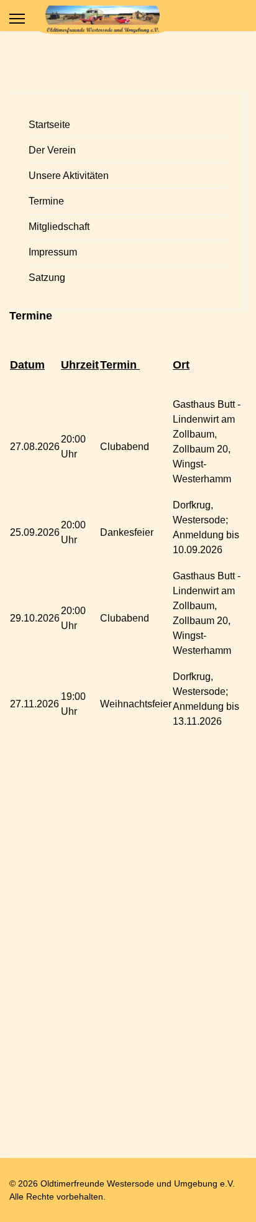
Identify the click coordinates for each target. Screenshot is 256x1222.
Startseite (49, 124)
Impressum (53, 252)
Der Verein (52, 150)
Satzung (47, 277)
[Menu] (17, 18)
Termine (46, 201)
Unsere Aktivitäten (69, 175)
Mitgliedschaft (59, 226)
